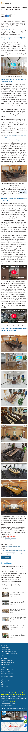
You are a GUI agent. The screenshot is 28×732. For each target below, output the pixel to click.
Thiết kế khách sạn (5, 664)
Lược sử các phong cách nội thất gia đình (12, 575)
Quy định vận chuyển (6, 683)
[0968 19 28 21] (25, 721)
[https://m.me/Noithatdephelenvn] (25, 717)
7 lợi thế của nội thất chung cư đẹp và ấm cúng (14, 583)
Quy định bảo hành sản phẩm (8, 679)
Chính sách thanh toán (6, 684)
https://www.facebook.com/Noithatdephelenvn (13, 550)
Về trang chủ (6, 557)
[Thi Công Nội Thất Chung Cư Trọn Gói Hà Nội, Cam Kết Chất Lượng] (5, 635)
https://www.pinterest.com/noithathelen (16, 554)
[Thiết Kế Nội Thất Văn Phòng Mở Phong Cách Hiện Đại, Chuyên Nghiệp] (5, 602)
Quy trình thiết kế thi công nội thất (9, 653)
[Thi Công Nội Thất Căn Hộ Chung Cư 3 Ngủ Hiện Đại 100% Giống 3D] (5, 619)
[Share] (6, 16)
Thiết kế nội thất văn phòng (7, 662)
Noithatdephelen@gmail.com (8, 539)
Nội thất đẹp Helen (10, 552)
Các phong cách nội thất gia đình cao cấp (12, 577)
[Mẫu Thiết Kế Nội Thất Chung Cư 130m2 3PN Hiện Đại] (5, 610)
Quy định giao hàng (5, 681)
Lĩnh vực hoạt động (5, 649)
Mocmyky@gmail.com (10, 538)
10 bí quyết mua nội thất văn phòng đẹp (12, 585)
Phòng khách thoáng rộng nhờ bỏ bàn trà (12, 566)
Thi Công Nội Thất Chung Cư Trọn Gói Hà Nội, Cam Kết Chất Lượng (17, 635)
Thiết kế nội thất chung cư (7, 660)
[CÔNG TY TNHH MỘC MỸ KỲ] (6, 2)
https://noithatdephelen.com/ (12, 546)
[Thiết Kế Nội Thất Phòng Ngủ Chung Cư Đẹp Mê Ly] (5, 594)
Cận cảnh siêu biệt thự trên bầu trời (11, 571)
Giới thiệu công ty (5, 647)
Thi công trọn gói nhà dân (7, 673)
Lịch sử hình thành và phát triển (8, 651)
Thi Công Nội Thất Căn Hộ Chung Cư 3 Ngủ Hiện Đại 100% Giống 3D (18, 619)
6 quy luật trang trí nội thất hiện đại (11, 581)
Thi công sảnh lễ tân (5, 671)
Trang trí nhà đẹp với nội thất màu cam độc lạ (14, 573)
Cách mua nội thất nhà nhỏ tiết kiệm (11, 579)
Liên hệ (2, 655)
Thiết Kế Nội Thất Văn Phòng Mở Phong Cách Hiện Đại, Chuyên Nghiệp (17, 602)
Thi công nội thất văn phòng (7, 669)
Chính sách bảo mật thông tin (8, 686)
